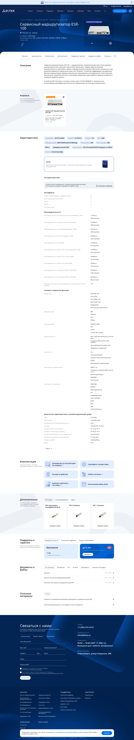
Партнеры (70, 11)
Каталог (30, 11)
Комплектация (49, 56)
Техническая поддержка (66, 695)
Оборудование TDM (25, 716)
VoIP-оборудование (25, 705)
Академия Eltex (89, 695)
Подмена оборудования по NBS (68, 701)
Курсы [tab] (73, 500)
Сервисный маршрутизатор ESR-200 (55, 111)
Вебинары (88, 698)
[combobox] (106, 6)
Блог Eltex (43, 722)
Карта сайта (82, 737)
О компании (23, 725)
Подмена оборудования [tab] (86, 540)
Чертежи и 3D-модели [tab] (99, 567)
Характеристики (36, 56)
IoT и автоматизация (25, 712)
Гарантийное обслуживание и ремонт (70, 698)
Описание (25, 56)
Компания (81, 11)
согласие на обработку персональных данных (34, 669)
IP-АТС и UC (42, 705)
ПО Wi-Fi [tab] (75, 567)
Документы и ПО (64, 704)
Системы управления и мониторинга (45, 713)
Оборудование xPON (44, 702)
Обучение (60, 11)
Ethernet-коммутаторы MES (27, 695)
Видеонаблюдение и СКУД (46, 708)
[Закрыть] (131, 2)
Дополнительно (62, 56)
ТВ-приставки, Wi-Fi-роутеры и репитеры (28, 708)
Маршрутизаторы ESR (44, 695)
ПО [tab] (69, 567)
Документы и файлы (95, 56)
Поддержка (49, 11)
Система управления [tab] (61, 500)
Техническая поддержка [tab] (68, 540)
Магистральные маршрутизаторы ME (25, 698)
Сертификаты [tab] (85, 567)
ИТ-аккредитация (72, 737)
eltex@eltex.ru (128, 6)
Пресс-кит (22, 728)
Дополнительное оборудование (47, 716)
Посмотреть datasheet (105, 186)
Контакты (97, 11)
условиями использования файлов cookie (69, 732)
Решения (39, 11)
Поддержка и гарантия (78, 56)
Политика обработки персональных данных (54, 737)
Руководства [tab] (61, 567)
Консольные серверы (44, 698)
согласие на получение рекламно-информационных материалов (45, 673)
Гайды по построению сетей (68, 710)
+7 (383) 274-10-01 (116, 6)
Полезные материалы (111, 56)
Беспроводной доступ (26, 702)
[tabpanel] (79, 516)
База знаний (63, 707)
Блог (89, 11)
